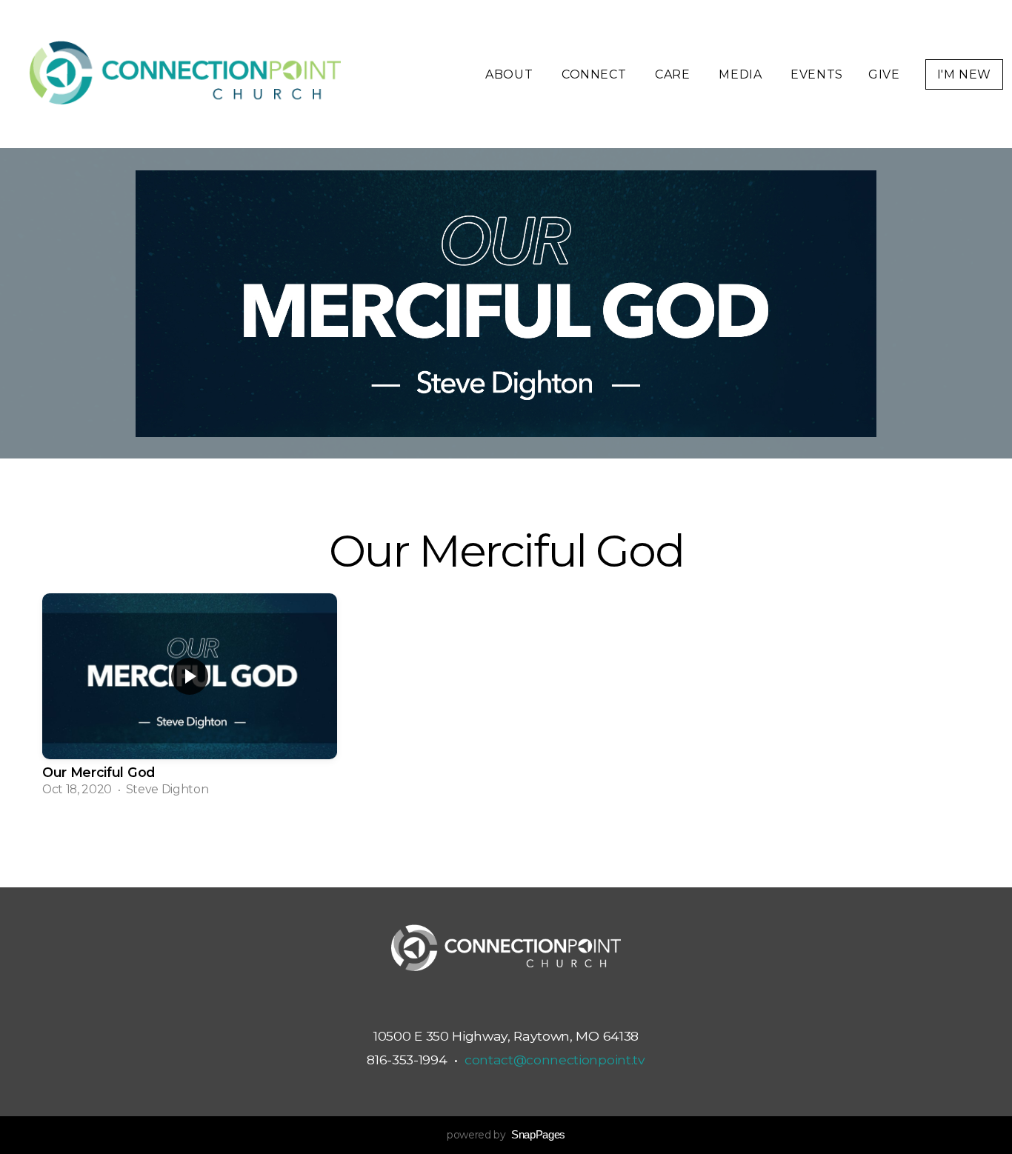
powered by (506, 1134)
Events (816, 74)
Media (742, 74)
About (510, 74)
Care (674, 74)
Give (884, 74)
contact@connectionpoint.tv (555, 1059)
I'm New (964, 74)
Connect (596, 74)
